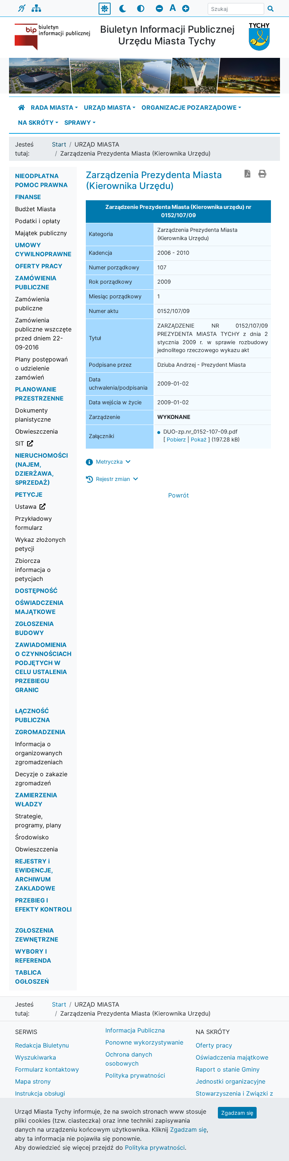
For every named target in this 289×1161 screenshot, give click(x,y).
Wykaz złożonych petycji (40, 544)
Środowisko (32, 837)
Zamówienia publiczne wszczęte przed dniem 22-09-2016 (43, 333)
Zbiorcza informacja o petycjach (33, 569)
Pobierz (176, 439)
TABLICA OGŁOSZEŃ (32, 977)
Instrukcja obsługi (40, 1093)
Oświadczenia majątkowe (232, 1057)
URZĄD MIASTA (107, 107)
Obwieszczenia (36, 431)
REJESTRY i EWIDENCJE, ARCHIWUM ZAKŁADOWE (35, 874)
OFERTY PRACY (38, 266)
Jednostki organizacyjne (230, 1081)
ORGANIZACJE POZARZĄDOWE (189, 107)
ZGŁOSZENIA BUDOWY (34, 628)
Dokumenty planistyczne (33, 415)
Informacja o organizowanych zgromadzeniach (38, 753)
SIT (46, 443)
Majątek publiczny (41, 233)
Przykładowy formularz (33, 523)
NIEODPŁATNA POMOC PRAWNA (41, 180)
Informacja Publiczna (135, 1030)
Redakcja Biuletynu (42, 1045)
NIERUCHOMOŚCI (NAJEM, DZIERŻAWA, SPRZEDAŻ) (41, 469)
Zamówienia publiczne (32, 303)
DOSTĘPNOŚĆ (36, 590)
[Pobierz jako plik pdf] (248, 174)
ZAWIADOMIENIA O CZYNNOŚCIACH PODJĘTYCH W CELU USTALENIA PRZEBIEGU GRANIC (43, 667)
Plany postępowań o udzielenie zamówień (41, 368)
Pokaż (199, 439)
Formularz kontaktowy (47, 1069)
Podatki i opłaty (37, 221)
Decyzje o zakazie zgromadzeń (41, 778)
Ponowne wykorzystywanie (144, 1042)
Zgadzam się (237, 1113)
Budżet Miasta (35, 209)
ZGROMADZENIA (40, 732)
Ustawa (46, 506)
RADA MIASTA (52, 107)
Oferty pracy (214, 1045)
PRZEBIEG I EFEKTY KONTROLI (43, 904)
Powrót (178, 495)
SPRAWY (77, 122)
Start (59, 144)
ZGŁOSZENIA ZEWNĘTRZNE (36, 935)
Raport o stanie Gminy (228, 1069)
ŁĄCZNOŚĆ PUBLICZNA (32, 715)
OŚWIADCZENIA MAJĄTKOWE (39, 607)
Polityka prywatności (135, 1075)
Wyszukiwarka (35, 1057)
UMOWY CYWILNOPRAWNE (43, 249)
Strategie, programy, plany (38, 820)
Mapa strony (33, 1081)
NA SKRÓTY (36, 122)
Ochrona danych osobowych (128, 1059)
